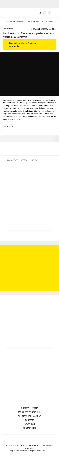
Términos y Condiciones (29, 412)
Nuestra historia (29, 408)
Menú (55, 12)
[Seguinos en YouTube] (31, 454)
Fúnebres (29, 420)
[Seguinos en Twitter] (28, 454)
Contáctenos (29, 428)
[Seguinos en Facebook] (25, 454)
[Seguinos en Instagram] (34, 454)
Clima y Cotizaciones (35, 12)
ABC (7, 12)
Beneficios (29, 424)
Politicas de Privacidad (29, 416)
